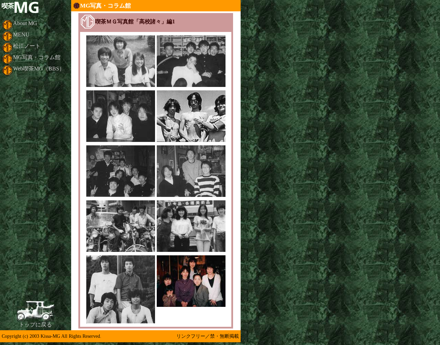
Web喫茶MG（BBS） (39, 68)
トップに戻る (35, 324)
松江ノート (27, 46)
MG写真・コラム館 (36, 57)
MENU (21, 34)
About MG (25, 23)
